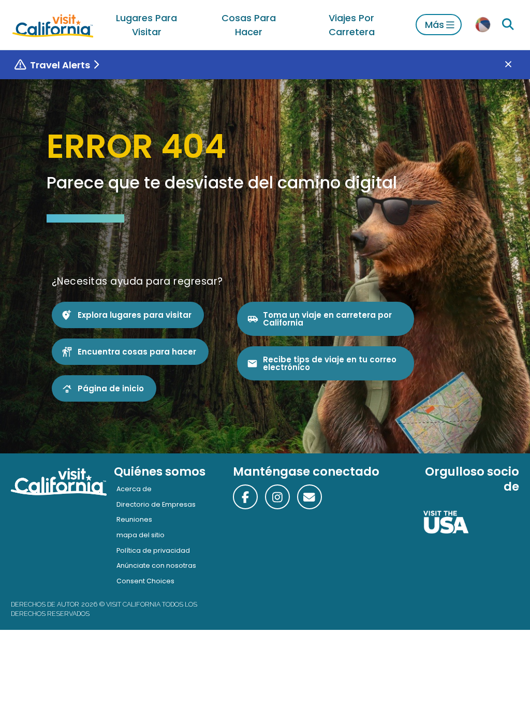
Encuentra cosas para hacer (137, 351)
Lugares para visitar (146, 24)
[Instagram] (277, 496)
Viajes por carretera (352, 24)
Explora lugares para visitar (135, 315)
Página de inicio (111, 388)
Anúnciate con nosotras (156, 565)
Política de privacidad (153, 550)
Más (434, 24)
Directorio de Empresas (156, 504)
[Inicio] (52, 24)
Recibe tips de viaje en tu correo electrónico (329, 363)
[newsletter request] (309, 496)
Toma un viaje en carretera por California (327, 319)
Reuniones (134, 519)
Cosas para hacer (249, 24)
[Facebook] (245, 496)
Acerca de (134, 488)
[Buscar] (508, 25)
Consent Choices (145, 581)
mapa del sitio (140, 535)
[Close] (516, 65)
